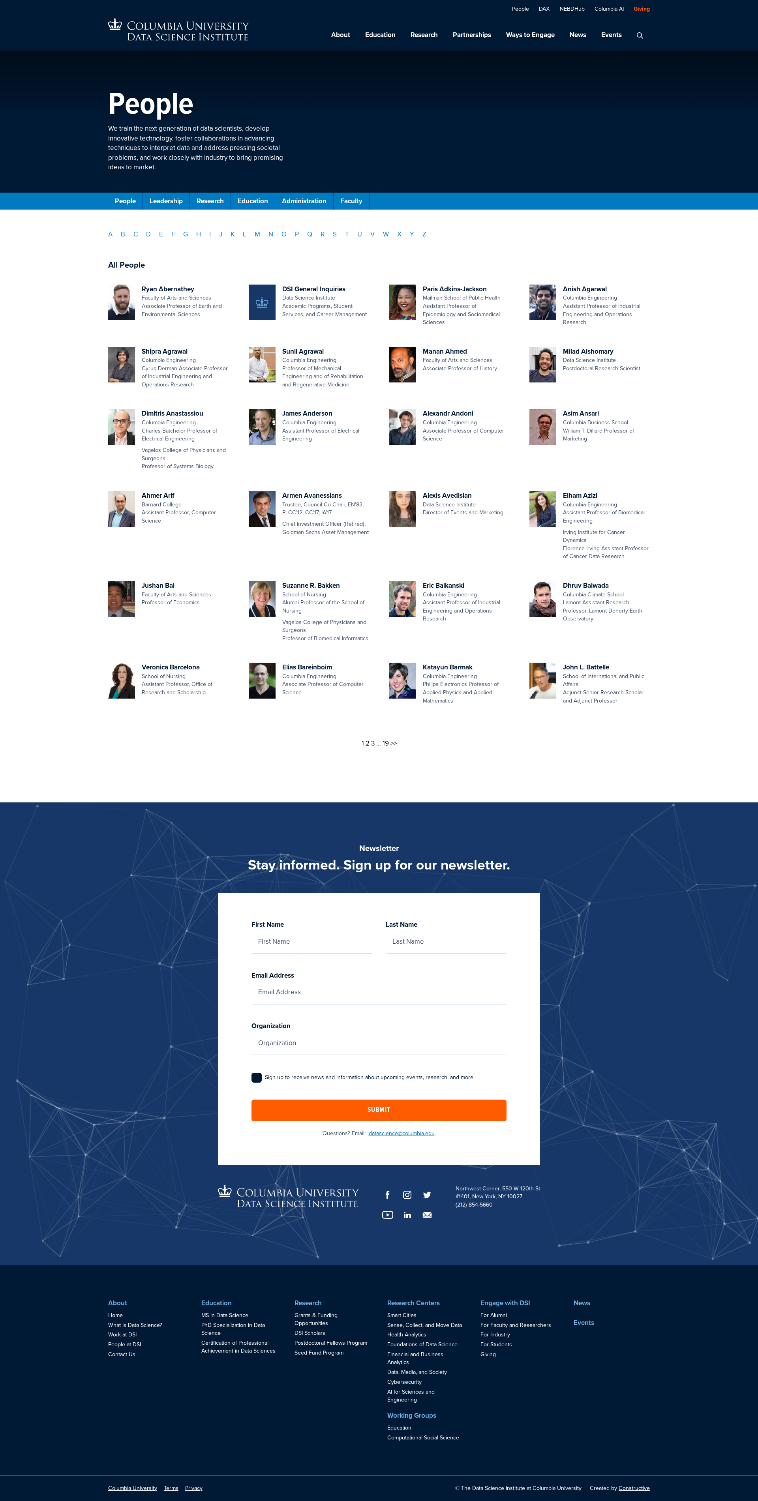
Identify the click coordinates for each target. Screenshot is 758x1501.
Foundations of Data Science (422, 1344)
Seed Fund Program (319, 1352)
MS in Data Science (224, 1315)
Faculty (351, 201)
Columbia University (132, 1488)
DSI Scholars (310, 1333)
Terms (171, 1488)
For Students (496, 1344)
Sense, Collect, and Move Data (424, 1325)
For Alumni (493, 1315)
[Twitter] (427, 1195)
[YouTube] (388, 1214)
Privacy (194, 1488)
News (578, 35)
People (520, 9)
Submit (379, 1110)
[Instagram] (407, 1195)
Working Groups (411, 1415)
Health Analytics (406, 1334)
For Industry (495, 1334)
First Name (267, 924)
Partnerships (472, 35)
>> (393, 743)
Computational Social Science (423, 1437)
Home (115, 1315)
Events (611, 35)
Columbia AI (609, 9)
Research (424, 35)
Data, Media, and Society (417, 1372)
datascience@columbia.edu (402, 1133)
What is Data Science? (135, 1325)
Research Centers (413, 1303)
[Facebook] (388, 1195)
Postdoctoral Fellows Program (331, 1343)
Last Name (401, 924)
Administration (304, 201)
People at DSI (124, 1344)
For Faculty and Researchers (515, 1325)
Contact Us (121, 1354)
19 (386, 743)
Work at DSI (122, 1334)
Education (380, 35)
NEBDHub (572, 9)
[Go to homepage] (178, 29)
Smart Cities (402, 1315)
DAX (544, 9)
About (340, 35)
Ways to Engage (530, 35)
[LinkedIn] (407, 1215)
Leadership (166, 201)
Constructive (634, 1488)
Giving (642, 9)
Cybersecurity (404, 1382)
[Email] (427, 1215)
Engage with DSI (505, 1303)
